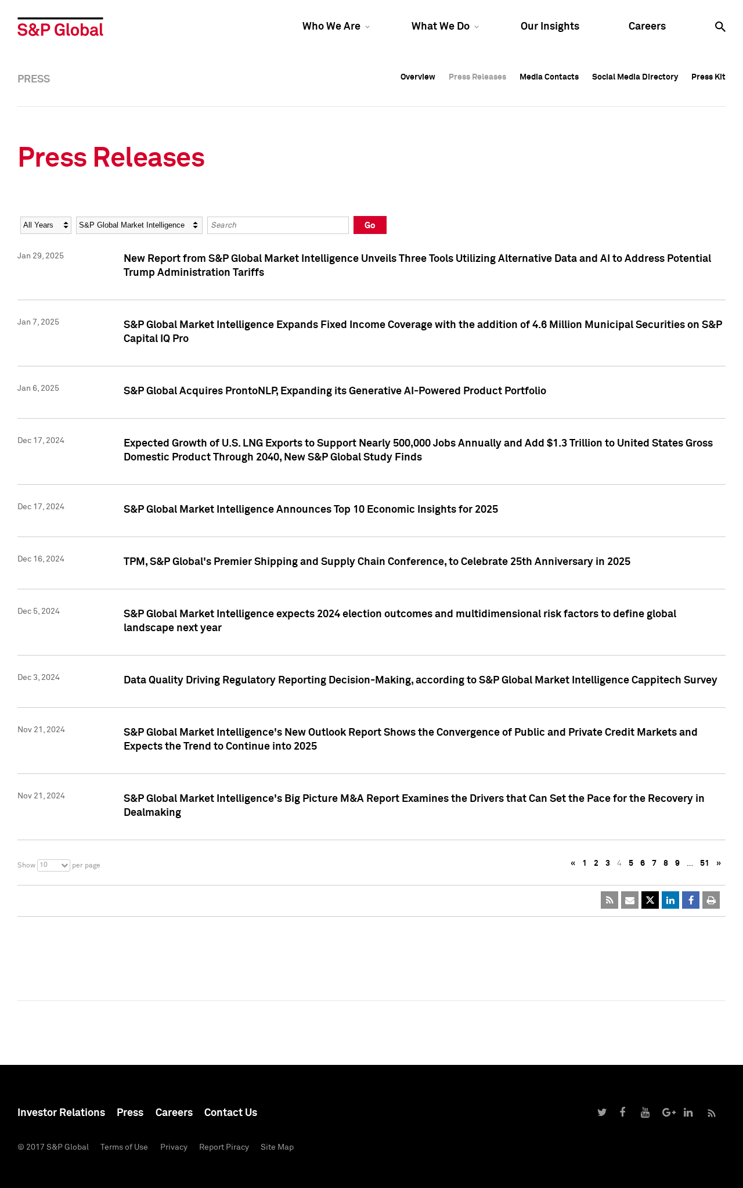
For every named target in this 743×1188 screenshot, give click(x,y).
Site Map (277, 1147)
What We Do (441, 26)
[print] (711, 900)
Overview (418, 77)
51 (704, 863)
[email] (630, 900)
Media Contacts (549, 77)
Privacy (173, 1147)
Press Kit (708, 77)
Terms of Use (124, 1147)
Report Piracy (224, 1147)
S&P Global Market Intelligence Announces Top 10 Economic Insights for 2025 (311, 510)
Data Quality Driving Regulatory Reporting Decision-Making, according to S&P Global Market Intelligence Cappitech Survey (420, 680)
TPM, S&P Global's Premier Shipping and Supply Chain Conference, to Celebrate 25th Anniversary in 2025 (377, 562)
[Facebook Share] (690, 900)
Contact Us (230, 1113)
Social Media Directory (635, 77)
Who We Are (331, 26)
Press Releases (477, 77)
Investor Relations (61, 1113)
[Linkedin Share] (670, 900)
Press (130, 1113)
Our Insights (550, 26)
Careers (647, 26)
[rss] (609, 900)
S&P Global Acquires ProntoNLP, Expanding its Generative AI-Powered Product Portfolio (335, 391)
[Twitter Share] (650, 900)
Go (370, 225)
